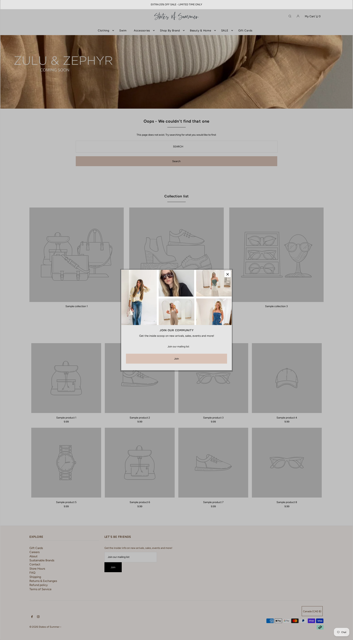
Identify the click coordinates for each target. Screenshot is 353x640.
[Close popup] (227, 274)
